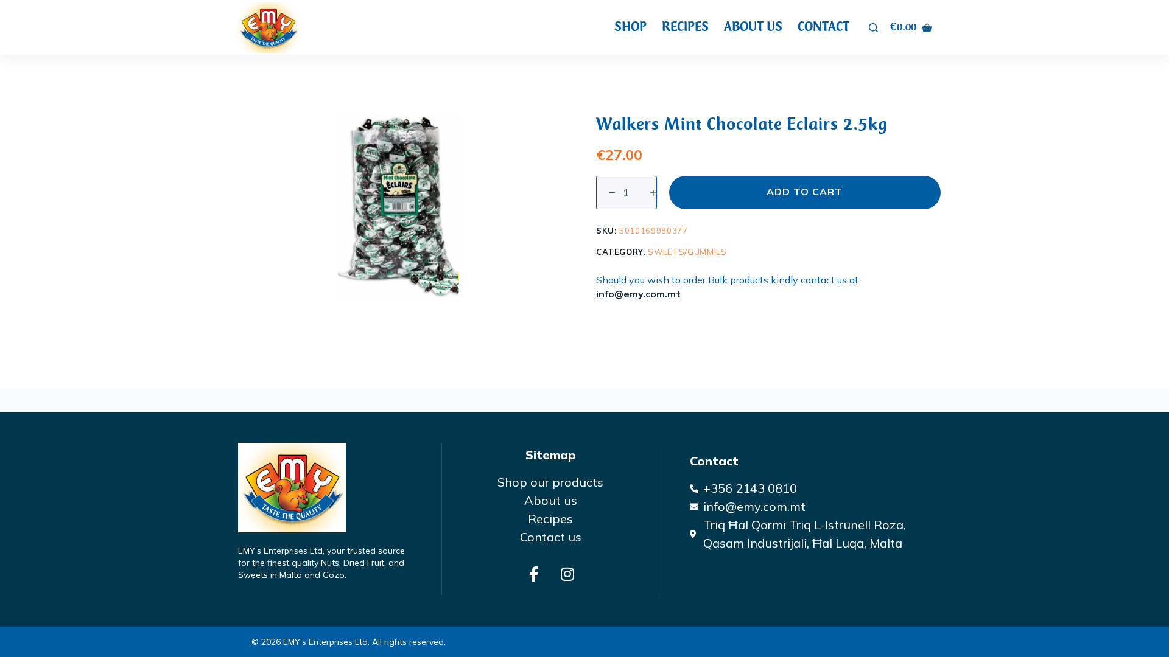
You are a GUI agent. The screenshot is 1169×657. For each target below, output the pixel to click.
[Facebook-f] (534, 573)
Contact (823, 27)
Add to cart (805, 192)
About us (753, 27)
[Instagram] (567, 573)
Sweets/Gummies (687, 252)
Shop (630, 27)
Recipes (685, 27)
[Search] (873, 27)
